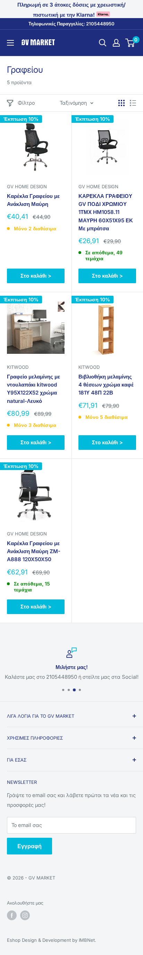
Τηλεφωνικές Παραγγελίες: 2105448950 (71, 23)
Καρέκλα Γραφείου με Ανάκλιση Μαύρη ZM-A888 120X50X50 (33, 551)
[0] (130, 43)
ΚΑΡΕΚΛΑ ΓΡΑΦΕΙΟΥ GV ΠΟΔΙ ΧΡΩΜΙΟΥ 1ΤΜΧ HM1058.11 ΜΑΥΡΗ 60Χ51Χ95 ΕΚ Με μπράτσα (105, 212)
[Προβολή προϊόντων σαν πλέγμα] (121, 103)
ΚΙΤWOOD (89, 367)
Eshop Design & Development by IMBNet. (51, 940)
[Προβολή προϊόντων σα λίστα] (133, 103)
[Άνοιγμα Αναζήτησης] (103, 43)
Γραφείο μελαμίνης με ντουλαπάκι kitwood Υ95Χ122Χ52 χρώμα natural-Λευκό (33, 388)
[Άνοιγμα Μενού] (10, 43)
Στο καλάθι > (35, 275)
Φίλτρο (26, 103)
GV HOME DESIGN (27, 186)
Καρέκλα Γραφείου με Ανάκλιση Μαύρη (33, 200)
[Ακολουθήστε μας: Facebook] (12, 915)
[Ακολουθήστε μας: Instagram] (25, 915)
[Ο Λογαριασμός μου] (116, 43)
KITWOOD (17, 367)
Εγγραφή (29, 846)
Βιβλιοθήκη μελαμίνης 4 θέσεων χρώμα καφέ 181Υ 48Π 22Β (106, 384)
